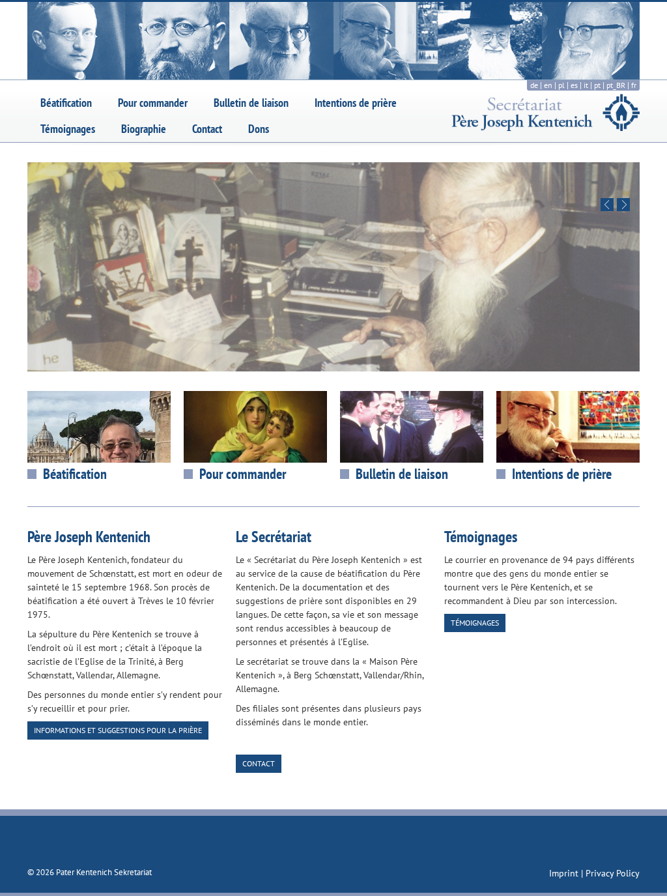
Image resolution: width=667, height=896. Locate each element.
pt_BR (615, 85)
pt (597, 85)
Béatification (66, 102)
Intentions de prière (356, 102)
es (574, 85)
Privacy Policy (613, 873)
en (548, 85)
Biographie (143, 128)
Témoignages (67, 128)
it (586, 85)
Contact (207, 128)
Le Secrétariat (273, 537)
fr (633, 85)
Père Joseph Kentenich (88, 537)
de (534, 85)
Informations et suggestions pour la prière (118, 730)
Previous (607, 204)
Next (623, 204)
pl (561, 85)
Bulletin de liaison (251, 102)
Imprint (565, 873)
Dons (258, 128)
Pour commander (153, 102)
